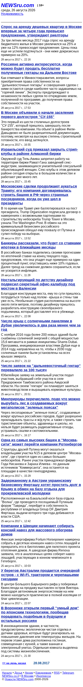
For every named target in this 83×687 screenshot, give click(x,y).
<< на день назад (14, 663)
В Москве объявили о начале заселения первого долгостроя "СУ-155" (37, 115)
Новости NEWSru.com (19, 679)
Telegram (68, 672)
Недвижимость (12, 14)
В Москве (27, 676)
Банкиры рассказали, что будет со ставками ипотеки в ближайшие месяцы (41, 245)
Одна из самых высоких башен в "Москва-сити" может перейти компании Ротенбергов (41, 442)
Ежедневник (43, 672)
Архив (29, 672)
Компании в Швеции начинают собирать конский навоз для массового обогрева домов (37, 530)
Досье (18, 672)
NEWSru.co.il (10, 676)
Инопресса (43, 676)
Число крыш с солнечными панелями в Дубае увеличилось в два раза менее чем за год (41, 325)
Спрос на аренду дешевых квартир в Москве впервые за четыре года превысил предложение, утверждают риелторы (41, 31)
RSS (57, 672)
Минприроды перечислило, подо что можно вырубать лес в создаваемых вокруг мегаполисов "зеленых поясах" (40, 403)
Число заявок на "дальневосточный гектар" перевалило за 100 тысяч (41, 368)
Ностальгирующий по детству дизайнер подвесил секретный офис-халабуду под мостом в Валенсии (38, 284)
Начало (7, 672)
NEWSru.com (17, 5)
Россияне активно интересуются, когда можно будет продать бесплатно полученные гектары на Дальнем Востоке (39, 68)
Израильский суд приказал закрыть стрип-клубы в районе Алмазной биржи (39, 151)
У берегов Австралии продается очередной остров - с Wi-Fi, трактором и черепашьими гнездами (40, 575)
